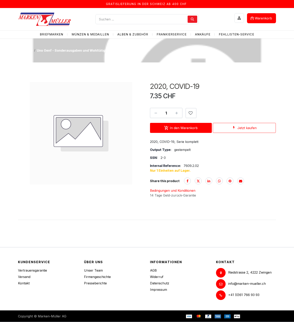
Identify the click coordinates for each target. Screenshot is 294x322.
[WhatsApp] (219, 181)
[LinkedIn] (208, 181)
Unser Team (93, 270)
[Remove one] (156, 113)
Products (25, 50)
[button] (191, 113)
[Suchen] (192, 19)
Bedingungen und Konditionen (172, 191)
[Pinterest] (230, 181)
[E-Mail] (240, 181)
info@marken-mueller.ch (247, 284)
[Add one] (176, 113)
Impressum (158, 290)
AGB (153, 270)
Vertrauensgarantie (32, 270)
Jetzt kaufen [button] (247, 128)
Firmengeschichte (97, 277)
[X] (198, 181)
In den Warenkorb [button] (184, 128)
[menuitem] (51, 34)
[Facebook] (187, 181)
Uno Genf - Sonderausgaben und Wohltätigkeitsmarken (81, 50)
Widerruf (156, 277)
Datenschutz (159, 283)
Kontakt (24, 283)
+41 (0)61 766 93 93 (243, 295)
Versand (24, 277)
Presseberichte (95, 283)
